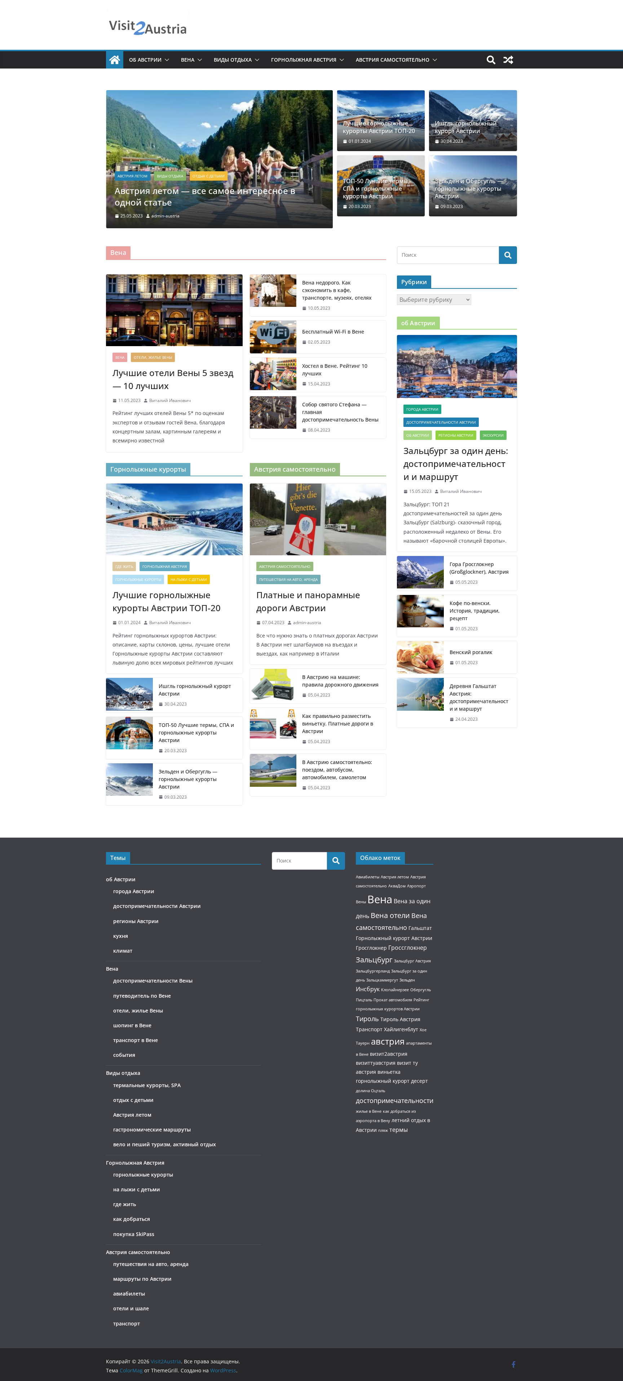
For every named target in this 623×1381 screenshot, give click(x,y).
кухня (120, 935)
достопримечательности (394, 1100)
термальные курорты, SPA (147, 1085)
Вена (187, 59)
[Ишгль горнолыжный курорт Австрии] (129, 695)
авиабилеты (129, 1293)
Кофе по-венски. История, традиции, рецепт (475, 611)
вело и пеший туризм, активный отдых (164, 1144)
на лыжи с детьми (189, 579)
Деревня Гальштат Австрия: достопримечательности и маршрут (479, 697)
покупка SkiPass (133, 1234)
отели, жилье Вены (153, 357)
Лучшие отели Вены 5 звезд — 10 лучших (172, 379)
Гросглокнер (371, 947)
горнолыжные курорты (138, 579)
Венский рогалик (471, 652)
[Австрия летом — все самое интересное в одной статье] (219, 95)
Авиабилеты (367, 876)
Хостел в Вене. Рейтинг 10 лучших (334, 369)
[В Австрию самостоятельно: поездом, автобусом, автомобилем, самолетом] (273, 775)
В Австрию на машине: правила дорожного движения (340, 681)
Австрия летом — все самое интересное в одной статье (205, 196)
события (124, 1054)
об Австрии (145, 59)
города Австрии (422, 409)
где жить (124, 566)
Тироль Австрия (400, 1019)
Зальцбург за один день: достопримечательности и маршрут (455, 463)
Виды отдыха (233, 59)
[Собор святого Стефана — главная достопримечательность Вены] (273, 417)
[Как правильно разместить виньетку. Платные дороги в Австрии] (273, 729)
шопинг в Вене (132, 1025)
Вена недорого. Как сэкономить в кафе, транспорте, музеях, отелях (337, 290)
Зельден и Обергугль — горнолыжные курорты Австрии (469, 188)
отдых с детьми (209, 175)
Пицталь (364, 999)
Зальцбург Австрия (412, 960)
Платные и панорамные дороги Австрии (308, 601)
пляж (383, 1130)
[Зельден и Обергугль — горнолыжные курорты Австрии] (129, 784)
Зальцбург (374, 960)
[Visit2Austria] (114, 60)
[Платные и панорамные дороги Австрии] (318, 519)
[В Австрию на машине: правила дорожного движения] (273, 686)
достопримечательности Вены (153, 980)
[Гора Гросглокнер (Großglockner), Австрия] (420, 573)
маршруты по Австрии (142, 1278)
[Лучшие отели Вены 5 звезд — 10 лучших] (174, 310)
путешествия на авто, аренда (288, 579)
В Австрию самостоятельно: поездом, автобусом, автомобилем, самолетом (337, 770)
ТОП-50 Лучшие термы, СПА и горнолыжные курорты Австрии (376, 188)
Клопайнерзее (395, 989)
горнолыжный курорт (383, 1080)
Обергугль (420, 989)
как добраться (131, 1218)
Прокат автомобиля (393, 999)
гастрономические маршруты (152, 1129)
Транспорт (369, 1029)
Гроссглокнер (407, 948)
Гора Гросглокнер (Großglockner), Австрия (479, 568)
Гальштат (420, 928)
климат (122, 950)
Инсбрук (368, 989)
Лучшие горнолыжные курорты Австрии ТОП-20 (379, 127)
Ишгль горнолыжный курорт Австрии (466, 127)
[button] (165, 60)
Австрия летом (132, 175)
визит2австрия (388, 1053)
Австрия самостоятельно (392, 59)
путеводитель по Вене (142, 995)
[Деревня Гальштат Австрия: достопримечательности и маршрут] (420, 703)
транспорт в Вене (135, 1040)
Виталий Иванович (170, 400)
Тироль (367, 1018)
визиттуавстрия (376, 1062)
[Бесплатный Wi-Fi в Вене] (273, 337)
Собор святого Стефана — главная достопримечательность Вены (340, 412)
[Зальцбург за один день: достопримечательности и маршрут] (457, 366)
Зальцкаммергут (382, 980)
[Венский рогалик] (420, 657)
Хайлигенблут (401, 1029)
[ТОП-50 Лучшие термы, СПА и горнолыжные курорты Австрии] (129, 738)
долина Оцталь (370, 1090)
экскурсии (493, 435)
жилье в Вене (368, 1111)
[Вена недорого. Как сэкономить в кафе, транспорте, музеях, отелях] (273, 295)
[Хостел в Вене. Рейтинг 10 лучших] (273, 375)
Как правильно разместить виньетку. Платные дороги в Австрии (337, 723)
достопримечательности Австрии (441, 422)
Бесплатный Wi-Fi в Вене (333, 331)
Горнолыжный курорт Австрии (394, 938)
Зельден (407, 980)
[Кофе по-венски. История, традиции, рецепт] (420, 616)
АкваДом (397, 885)
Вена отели (390, 915)
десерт (419, 1080)
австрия (388, 1041)
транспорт (126, 1323)
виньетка (389, 1071)
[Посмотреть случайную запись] (508, 60)
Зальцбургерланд (373, 971)
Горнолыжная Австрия (303, 59)
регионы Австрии (455, 435)
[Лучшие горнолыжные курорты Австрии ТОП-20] (174, 519)
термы (398, 1130)
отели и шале (131, 1308)
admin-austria (165, 216)
